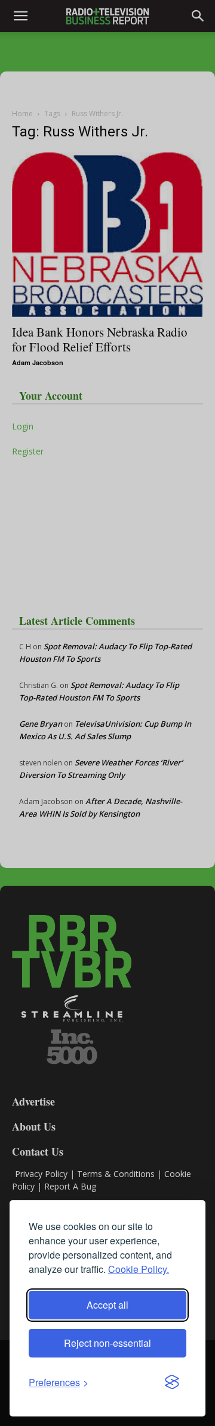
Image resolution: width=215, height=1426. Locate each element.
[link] (58, 1382)
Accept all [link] (107, 1305)
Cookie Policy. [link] (138, 1269)
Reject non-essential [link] (107, 1343)
